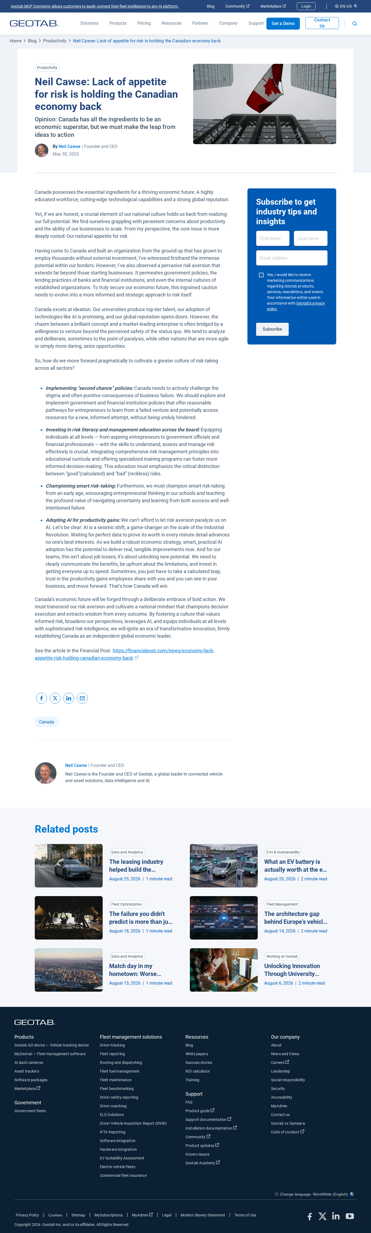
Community (237, 6)
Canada (46, 722)
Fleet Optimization (126, 904)
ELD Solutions (112, 1114)
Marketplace (273, 6)
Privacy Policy (27, 1215)
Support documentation (226, 1119)
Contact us (280, 1114)
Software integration (118, 1141)
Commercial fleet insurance (123, 1175)
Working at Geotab (282, 956)
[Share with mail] (82, 698)
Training (192, 1080)
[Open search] (355, 24)
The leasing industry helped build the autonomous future (136, 866)
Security (278, 1088)
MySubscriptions (109, 1215)
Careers (298, 1062)
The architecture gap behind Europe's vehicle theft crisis (295, 918)
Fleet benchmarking (117, 1088)
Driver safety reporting (119, 1097)
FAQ (189, 1102)
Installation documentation (228, 1128)
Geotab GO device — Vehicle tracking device (51, 1045)
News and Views (285, 1054)
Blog (211, 6)
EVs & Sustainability (283, 852)
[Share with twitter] (55, 698)
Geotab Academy (220, 1163)
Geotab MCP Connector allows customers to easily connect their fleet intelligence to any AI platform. (95, 6)
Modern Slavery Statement (203, 1215)
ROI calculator (198, 1071)
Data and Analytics (127, 852)
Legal (166, 1215)
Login (306, 6)
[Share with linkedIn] (68, 698)
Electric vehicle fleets (117, 1167)
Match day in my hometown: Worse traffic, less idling (133, 970)
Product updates (220, 1145)
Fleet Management (282, 904)
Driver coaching (113, 1106)
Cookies (55, 1215)
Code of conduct (305, 1132)
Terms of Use (245, 1215)
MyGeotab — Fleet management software (50, 1054)
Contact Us (322, 23)
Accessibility (281, 1097)
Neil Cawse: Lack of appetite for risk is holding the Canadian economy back (147, 40)
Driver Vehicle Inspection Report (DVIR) (133, 1123)
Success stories (199, 1062)
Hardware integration (118, 1149)
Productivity (55, 40)
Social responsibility (288, 1080)
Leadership (280, 1071)
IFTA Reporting (112, 1132)
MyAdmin (279, 1106)
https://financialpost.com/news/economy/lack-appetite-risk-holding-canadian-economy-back (124, 654)
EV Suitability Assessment (122, 1158)
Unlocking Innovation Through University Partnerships (292, 970)
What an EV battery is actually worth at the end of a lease (296, 866)
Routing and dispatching (121, 1062)
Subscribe (272, 329)
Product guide (218, 1110)
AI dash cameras (28, 1062)
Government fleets (30, 1111)
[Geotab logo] (34, 23)
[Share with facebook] (41, 698)
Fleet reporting (112, 1054)
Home (15, 40)
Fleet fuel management (119, 1071)
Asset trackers (26, 1071)
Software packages (31, 1080)
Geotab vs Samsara (288, 1123)
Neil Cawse (69, 146)
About (276, 1045)
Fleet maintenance (116, 1080)
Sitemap (78, 1215)
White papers (197, 1054)
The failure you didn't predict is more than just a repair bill (141, 918)
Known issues (197, 1154)
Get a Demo (283, 23)
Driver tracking (112, 1045)
